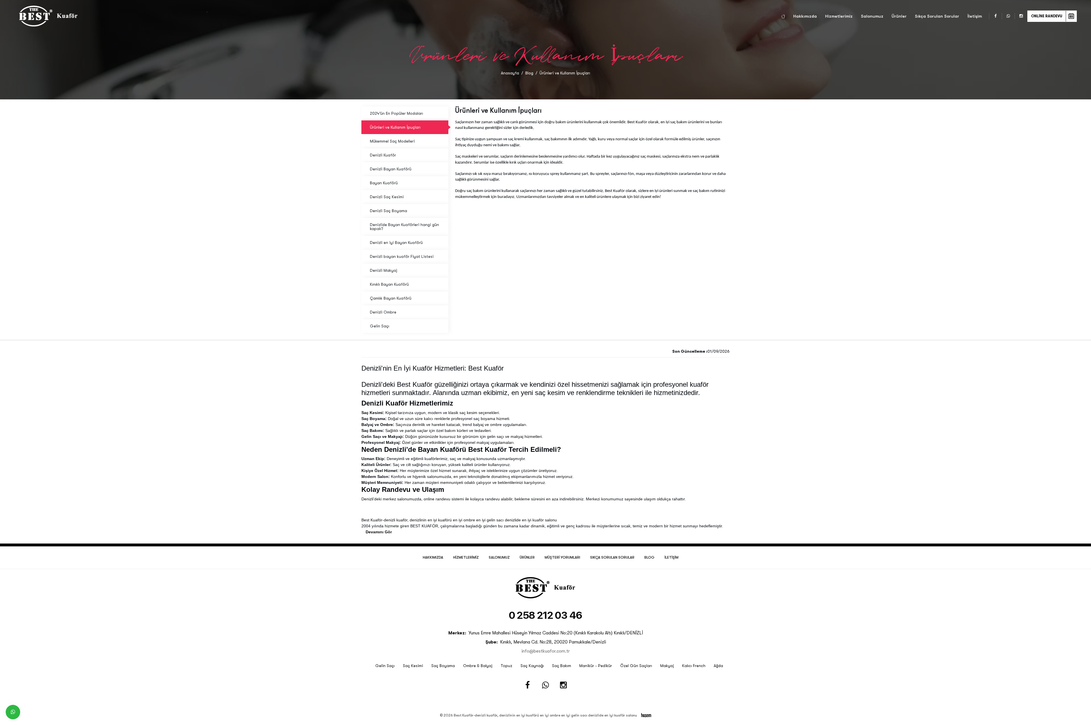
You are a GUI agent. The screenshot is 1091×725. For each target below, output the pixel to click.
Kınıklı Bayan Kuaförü (389, 284)
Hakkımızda (805, 16)
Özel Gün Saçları (636, 665)
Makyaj (667, 665)
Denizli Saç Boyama (388, 210)
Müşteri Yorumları (562, 557)
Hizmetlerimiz (839, 16)
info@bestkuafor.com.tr (545, 651)
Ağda (718, 665)
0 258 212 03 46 (545, 615)
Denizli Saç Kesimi (387, 197)
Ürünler (899, 16)
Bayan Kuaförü (384, 183)
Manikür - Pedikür (595, 665)
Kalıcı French (693, 665)
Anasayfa (510, 73)
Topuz (506, 665)
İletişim (974, 16)
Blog (529, 73)
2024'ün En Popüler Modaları (396, 113)
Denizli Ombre (383, 312)
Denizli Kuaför (383, 155)
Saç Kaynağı (532, 665)
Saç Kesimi (413, 665)
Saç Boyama (443, 665)
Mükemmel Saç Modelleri (392, 141)
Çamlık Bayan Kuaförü (390, 298)
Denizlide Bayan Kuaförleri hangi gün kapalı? (404, 226)
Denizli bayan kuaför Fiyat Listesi (402, 256)
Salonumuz (872, 16)
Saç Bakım (561, 665)
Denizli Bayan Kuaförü (390, 169)
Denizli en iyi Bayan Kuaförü (396, 242)
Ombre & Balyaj (477, 665)
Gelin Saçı (379, 326)
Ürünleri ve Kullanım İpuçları (395, 127)
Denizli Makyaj (383, 270)
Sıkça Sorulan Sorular (937, 16)
